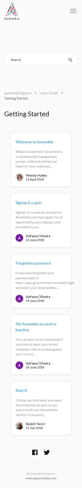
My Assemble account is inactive (36, 326)
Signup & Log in (29, 202)
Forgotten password (33, 263)
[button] (73, 11)
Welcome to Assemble (35, 141)
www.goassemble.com (41, 478)
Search (21, 390)
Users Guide (48, 93)
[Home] (11, 11)
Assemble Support (18, 93)
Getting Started (16, 98)
